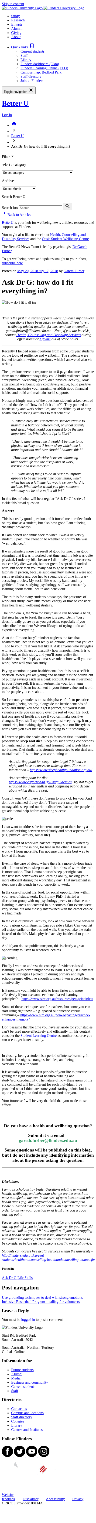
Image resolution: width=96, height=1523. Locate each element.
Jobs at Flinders (32, 81)
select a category (14, 165)
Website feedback (8, 1497)
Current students (33, 51)
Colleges (17, 1421)
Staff (24, 55)
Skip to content (13, 4)
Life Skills (25, 1278)
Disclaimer (30, 1499)
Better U (15, 103)
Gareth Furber (74, 271)
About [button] (16, 37)
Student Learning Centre (39, 1036)
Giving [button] (16, 33)
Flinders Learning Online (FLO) (44, 68)
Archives (8, 181)
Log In (7, 115)
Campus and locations (27, 1413)
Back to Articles (16, 215)
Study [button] (15, 16)
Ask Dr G (9, 1278)
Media (16, 1378)
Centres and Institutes (27, 1430)
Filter (6, 157)
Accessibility (55, 1499)
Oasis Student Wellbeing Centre (65, 239)
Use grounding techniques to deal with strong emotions (42, 1297)
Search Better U (13, 197)
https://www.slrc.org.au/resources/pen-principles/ (57, 999)
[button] (23, 47)
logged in (28, 1320)
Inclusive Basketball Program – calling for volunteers (41, 1302)
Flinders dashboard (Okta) (40, 64)
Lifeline (45, 339)
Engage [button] (16, 24)
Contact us (19, 1409)
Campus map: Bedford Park (41, 72)
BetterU (8, 222)
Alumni (16, 1374)
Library (26, 60)
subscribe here (12, 263)
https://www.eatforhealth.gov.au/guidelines (40, 782)
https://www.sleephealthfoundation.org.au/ (61, 770)
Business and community (29, 1382)
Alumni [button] (16, 28)
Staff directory (31, 76)
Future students (22, 1370)
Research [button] (18, 20)
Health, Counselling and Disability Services (48, 335)
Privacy (77, 1499)
